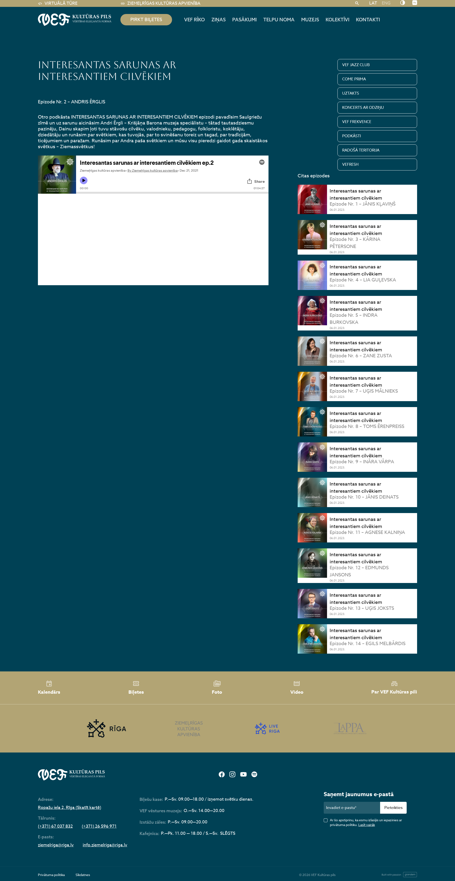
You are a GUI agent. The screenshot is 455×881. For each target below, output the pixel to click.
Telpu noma (279, 20)
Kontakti (368, 20)
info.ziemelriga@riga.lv (105, 845)
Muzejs (310, 20)
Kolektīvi (337, 20)
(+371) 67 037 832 (55, 826)
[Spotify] (254, 774)
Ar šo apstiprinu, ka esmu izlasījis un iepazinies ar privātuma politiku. (366, 822)
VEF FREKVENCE (356, 122)
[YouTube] (243, 774)
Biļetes (136, 692)
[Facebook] (221, 774)
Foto (217, 692)
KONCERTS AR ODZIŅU (363, 107)
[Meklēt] (357, 3)
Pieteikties (393, 808)
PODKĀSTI (351, 136)
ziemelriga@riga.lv (56, 845)
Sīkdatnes (83, 874)
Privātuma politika (51, 874)
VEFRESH (350, 164)
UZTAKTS (350, 93)
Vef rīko (194, 20)
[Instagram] (232, 774)
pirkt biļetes (146, 19)
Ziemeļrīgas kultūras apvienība (163, 3)
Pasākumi (244, 20)
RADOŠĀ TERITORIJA (360, 150)
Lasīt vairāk (366, 824)
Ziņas (218, 20)
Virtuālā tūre (61, 3)
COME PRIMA (354, 79)
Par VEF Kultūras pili (394, 691)
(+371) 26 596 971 (99, 826)
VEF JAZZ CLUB (356, 65)
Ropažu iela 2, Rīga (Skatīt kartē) (69, 808)
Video (296, 692)
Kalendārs (49, 692)
